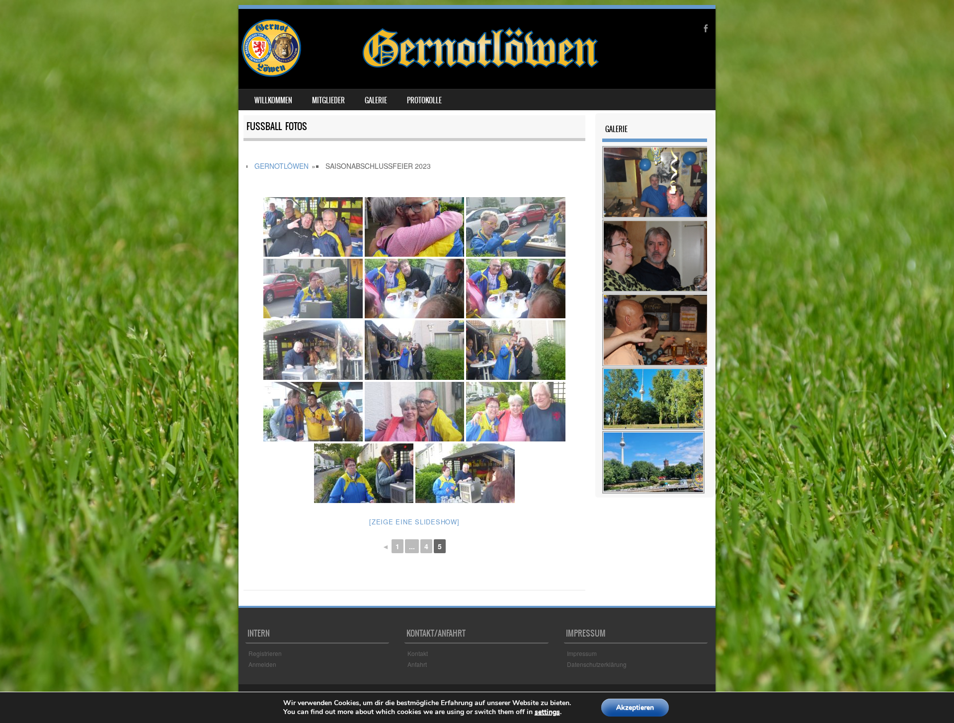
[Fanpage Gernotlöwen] (420, 74)
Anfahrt (417, 664)
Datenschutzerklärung (597, 664)
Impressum (582, 653)
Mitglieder (328, 100)
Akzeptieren (635, 707)
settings (547, 712)
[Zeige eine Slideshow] (414, 521)
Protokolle (424, 100)
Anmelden (262, 664)
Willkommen (273, 100)
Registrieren (265, 653)
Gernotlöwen (281, 166)
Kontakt (417, 653)
